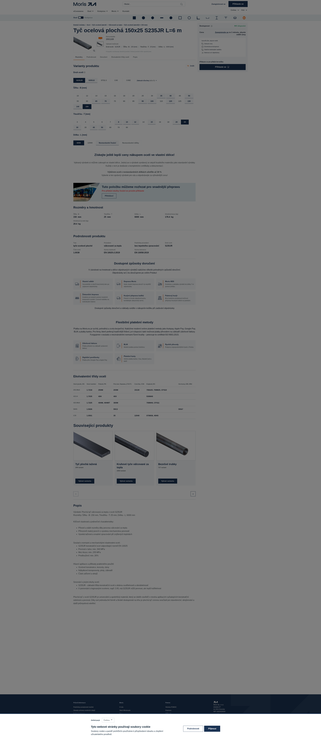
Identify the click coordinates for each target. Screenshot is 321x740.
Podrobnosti (193, 729)
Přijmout (212, 729)
